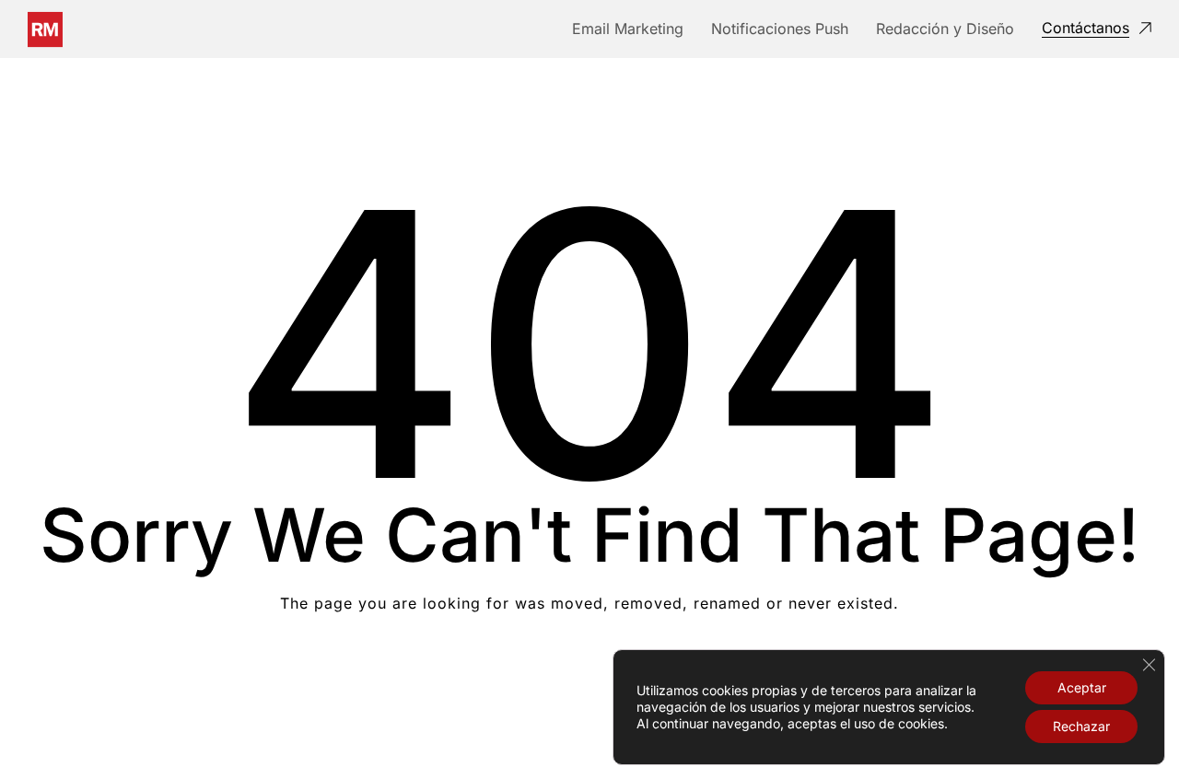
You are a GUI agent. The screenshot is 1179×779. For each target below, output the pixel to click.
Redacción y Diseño (945, 28)
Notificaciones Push (779, 28)
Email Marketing (627, 28)
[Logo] (45, 29)
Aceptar (1081, 687)
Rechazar (1081, 726)
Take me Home (590, 677)
